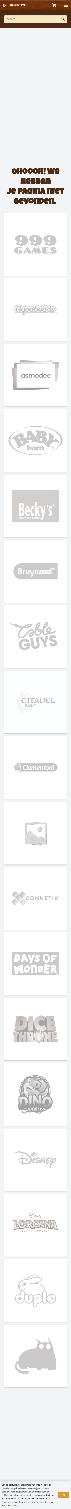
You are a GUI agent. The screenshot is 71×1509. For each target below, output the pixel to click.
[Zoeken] (63, 19)
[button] (66, 5)
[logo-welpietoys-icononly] (4, 5)
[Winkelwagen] (54, 5)
